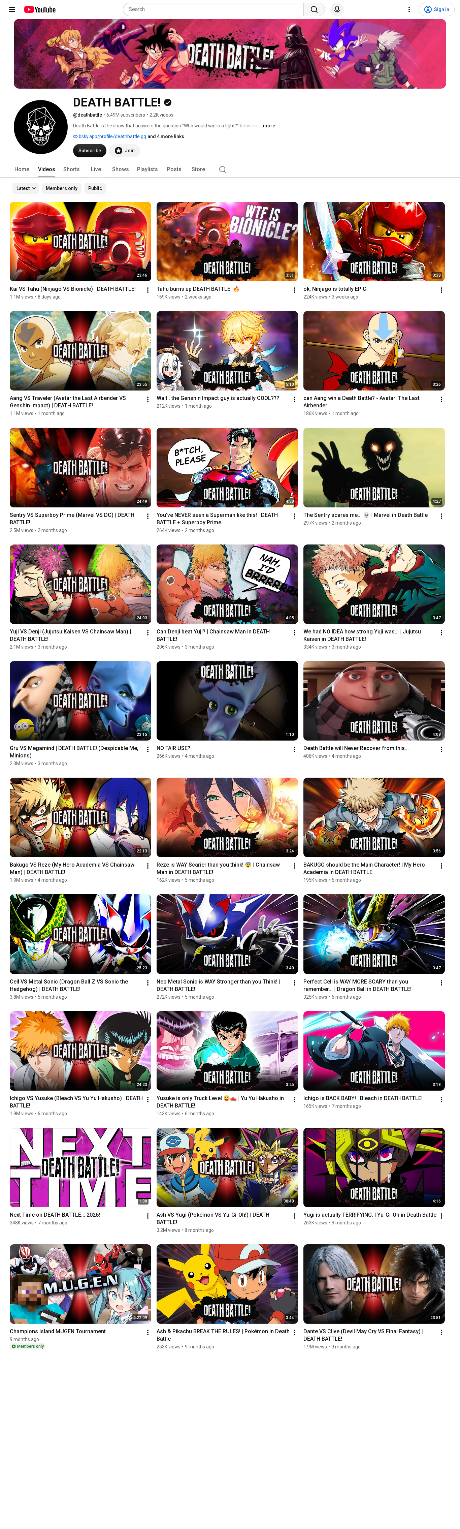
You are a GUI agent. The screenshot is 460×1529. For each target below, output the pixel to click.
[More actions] (148, 290)
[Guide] (12, 9)
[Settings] (409, 9)
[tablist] (230, 169)
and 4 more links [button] (165, 136)
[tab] (22, 169)
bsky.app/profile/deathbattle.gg (112, 136)
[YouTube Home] (39, 9)
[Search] (314, 9)
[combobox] (215, 9)
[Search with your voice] (337, 9)
